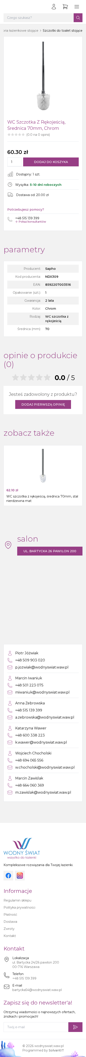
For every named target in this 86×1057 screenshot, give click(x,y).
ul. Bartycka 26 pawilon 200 (49, 551)
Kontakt (10, 936)
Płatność (10, 915)
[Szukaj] (78, 17)
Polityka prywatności (19, 907)
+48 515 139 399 (24, 978)
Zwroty (9, 929)
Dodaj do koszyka (51, 162)
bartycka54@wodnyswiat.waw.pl (37, 990)
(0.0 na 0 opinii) (38, 135)
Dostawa (10, 922)
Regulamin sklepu (17, 900)
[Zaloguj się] (54, 7)
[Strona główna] (8, 6)
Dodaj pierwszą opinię (43, 404)
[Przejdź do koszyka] (65, 7)
